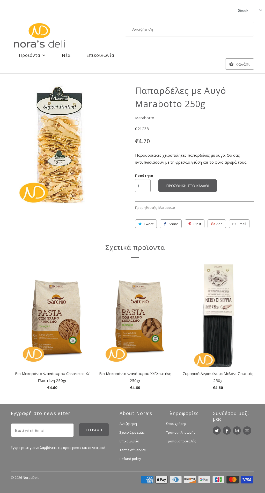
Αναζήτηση (128, 423)
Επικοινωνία (129, 441)
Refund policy (130, 458)
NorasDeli (30, 477)
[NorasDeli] (39, 36)
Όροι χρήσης (176, 423)
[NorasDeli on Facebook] (227, 430)
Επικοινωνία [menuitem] (100, 55)
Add (219, 223)
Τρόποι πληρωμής (180, 432)
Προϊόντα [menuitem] (29, 55)
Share (173, 223)
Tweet (148, 223)
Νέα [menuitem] (66, 55)
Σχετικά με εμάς (132, 432)
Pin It (197, 223)
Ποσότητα (144, 175)
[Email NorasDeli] (247, 430)
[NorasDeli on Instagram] (237, 430)
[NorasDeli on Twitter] (217, 430)
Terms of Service (133, 450)
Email (242, 223)
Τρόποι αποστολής (181, 441)
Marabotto (144, 117)
